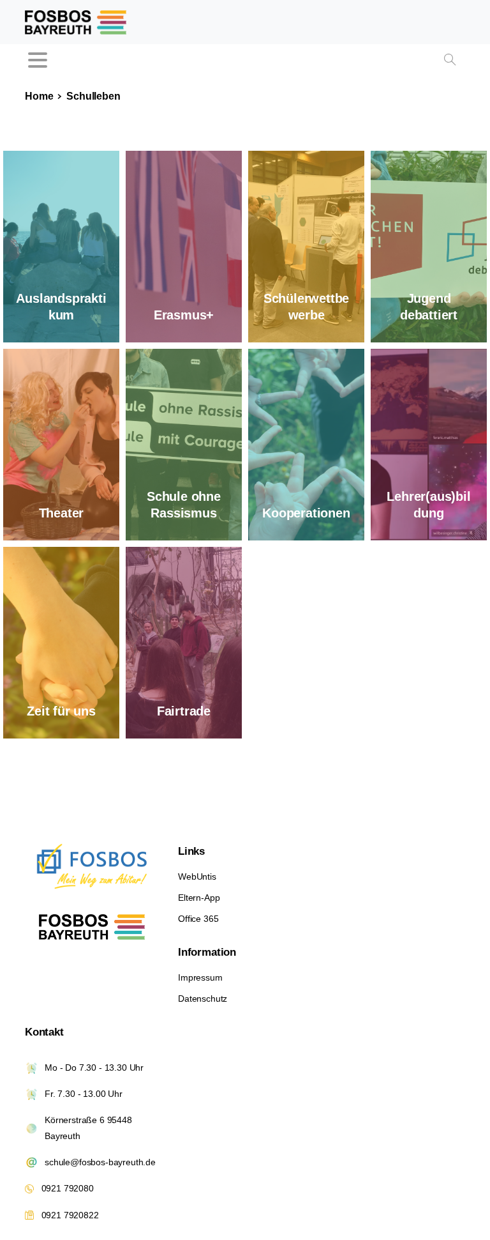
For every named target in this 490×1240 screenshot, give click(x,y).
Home (39, 96)
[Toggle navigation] (37, 60)
